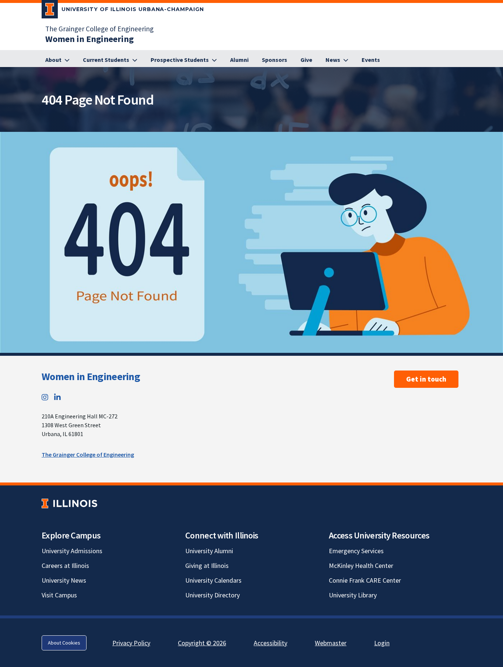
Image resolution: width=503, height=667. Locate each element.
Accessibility (270, 643)
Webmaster (331, 643)
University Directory (212, 595)
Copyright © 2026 (202, 643)
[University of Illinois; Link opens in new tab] (69, 503)
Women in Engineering (91, 376)
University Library (353, 595)
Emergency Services (356, 551)
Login (382, 643)
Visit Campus (59, 595)
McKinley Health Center (361, 565)
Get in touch (426, 379)
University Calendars (213, 580)
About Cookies (64, 642)
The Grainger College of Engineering (99, 28)
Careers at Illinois (65, 565)
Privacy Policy (131, 643)
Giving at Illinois (207, 565)
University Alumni (209, 551)
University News (64, 580)
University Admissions (72, 551)
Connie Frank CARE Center (365, 580)
